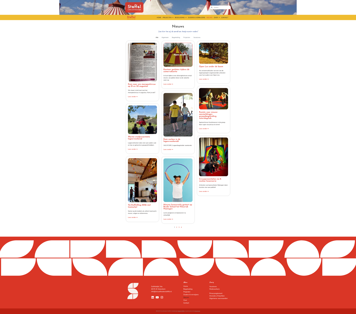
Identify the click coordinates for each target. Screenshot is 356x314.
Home (159, 17)
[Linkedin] (152, 297)
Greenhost (197, 311)
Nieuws (209, 17)
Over (216, 17)
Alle (157, 37)
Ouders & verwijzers (196, 17)
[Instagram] (161, 297)
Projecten (167, 17)
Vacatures (196, 37)
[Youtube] (157, 297)
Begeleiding (180, 17)
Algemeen (165, 37)
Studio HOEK (181, 311)
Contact (224, 17)
